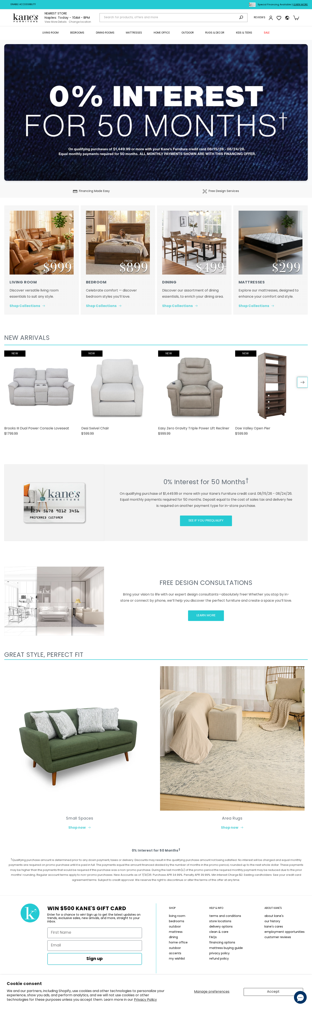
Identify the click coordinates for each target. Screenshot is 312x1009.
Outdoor (187, 33)
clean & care (218, 932)
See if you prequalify (205, 520)
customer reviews (277, 937)
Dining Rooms (105, 33)
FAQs (213, 937)
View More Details (56, 22)
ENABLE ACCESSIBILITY (23, 4)
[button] (50, 33)
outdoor (175, 926)
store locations (220, 921)
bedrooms (176, 921)
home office (178, 942)
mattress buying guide (226, 948)
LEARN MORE (206, 615)
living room (177, 916)
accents (175, 953)
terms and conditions (225, 916)
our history (272, 921)
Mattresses (134, 33)
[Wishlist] (278, 17)
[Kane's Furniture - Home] (25, 17)
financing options (222, 942)
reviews (259, 17)
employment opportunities (284, 932)
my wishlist (177, 958)
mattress (176, 932)
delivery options (221, 926)
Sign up (94, 959)
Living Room (50, 33)
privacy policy (219, 953)
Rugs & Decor (214, 33)
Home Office (162, 33)
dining (173, 937)
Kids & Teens (244, 33)
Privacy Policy (145, 1000)
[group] (40, 395)
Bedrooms (77, 33)
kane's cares (273, 926)
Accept (273, 992)
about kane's (274, 916)
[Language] (287, 17)
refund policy (219, 958)
